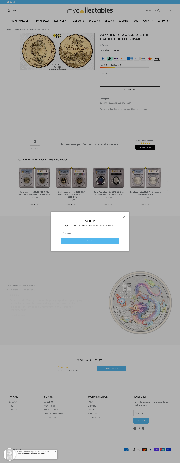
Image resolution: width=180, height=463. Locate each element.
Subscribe (90, 240)
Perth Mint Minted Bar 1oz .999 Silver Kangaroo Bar (32, 454)
